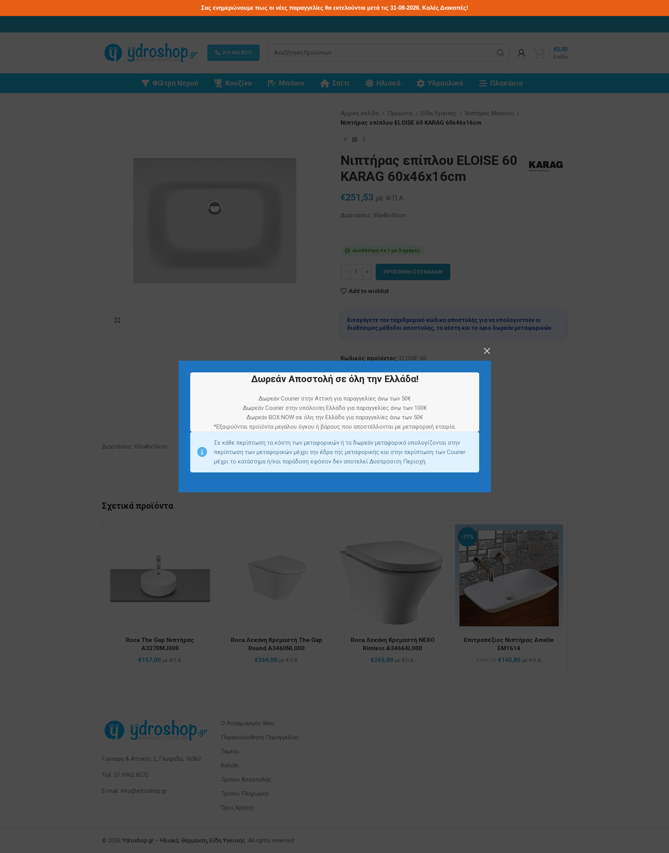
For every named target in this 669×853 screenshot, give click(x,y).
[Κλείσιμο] (487, 351)
